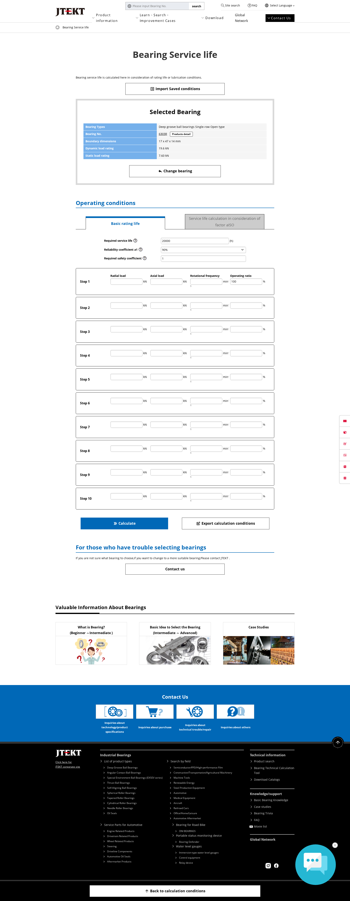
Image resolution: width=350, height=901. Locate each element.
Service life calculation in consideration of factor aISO (224, 221)
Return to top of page (338, 743)
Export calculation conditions (225, 523)
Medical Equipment (184, 798)
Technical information (268, 755)
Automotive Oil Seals (118, 856)
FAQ (254, 5)
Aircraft (178, 803)
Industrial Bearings (115, 755)
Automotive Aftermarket (187, 818)
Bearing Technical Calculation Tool (274, 770)
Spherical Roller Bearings (121, 793)
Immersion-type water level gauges (199, 852)
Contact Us (281, 18)
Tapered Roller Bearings (120, 798)
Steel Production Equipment (189, 788)
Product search (264, 761)
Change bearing (175, 170)
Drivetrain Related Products (122, 836)
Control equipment (189, 857)
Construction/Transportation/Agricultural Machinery (203, 772)
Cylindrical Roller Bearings (122, 803)
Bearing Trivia (263, 813)
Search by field (181, 761)
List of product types (118, 761)
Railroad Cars (181, 808)
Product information (107, 18)
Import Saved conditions (175, 88)
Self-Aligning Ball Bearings (122, 788)
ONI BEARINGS (187, 831)
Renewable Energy (184, 782)
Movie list (260, 826)
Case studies (262, 807)
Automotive (180, 793)
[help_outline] (135, 242)
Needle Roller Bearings (120, 808)
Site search (232, 5)
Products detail (181, 134)
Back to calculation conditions (175, 890)
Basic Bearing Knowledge (271, 800)
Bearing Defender (189, 842)
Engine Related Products (120, 831)
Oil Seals (112, 813)
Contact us (175, 568)
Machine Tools (182, 777)
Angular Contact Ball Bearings (124, 772)
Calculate (124, 523)
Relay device (186, 862)
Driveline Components (119, 851)
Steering (112, 846)
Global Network (241, 18)
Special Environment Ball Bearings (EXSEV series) (135, 777)
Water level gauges (189, 846)
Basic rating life (125, 223)
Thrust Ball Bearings (118, 782)
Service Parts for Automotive (123, 825)
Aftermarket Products (119, 861)
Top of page (57, 27)
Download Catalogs (267, 779)
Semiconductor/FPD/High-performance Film (198, 767)
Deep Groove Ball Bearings (122, 767)
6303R (163, 134)
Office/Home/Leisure (185, 813)
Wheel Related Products (120, 841)
